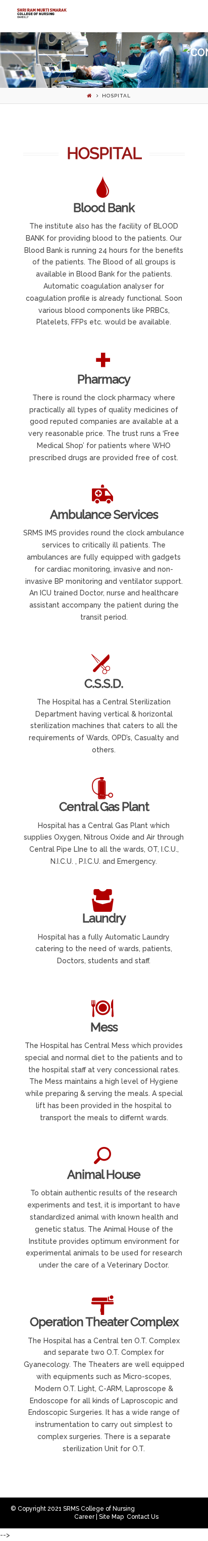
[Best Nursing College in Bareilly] (42, 13)
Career (84, 1516)
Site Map (111, 1516)
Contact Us (143, 1516)
